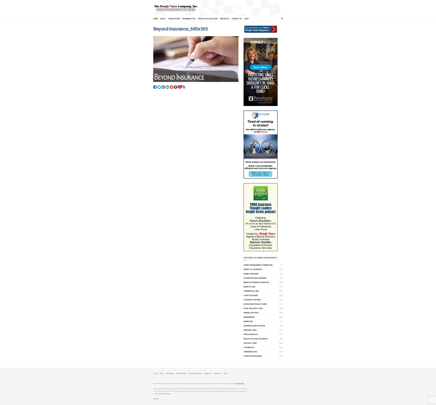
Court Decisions (251, 295)
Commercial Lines (251, 291)
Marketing (248, 321)
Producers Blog (251, 334)
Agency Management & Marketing (258, 265)
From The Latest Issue (253, 308)
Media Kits (224, 19)
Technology (249, 347)
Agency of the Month (253, 269)
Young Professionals (253, 356)
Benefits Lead (249, 287)
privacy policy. (240, 383)
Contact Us (237, 19)
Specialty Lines (250, 343)
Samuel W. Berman (165, 394)
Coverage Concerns (252, 300)
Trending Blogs (250, 352)
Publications (174, 19)
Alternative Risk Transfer (255, 278)
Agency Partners (251, 274)
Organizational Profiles (254, 326)
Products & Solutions (208, 19)
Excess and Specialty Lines (255, 304)
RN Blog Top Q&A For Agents (256, 339)
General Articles (251, 313)
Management (249, 317)
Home (155, 19)
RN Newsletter (188, 19)
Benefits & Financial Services (256, 282)
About (163, 19)
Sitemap (156, 399)
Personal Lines (250, 330)
